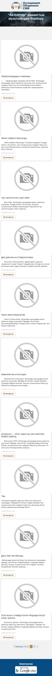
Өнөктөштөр (26, 664)
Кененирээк (8, 98)
